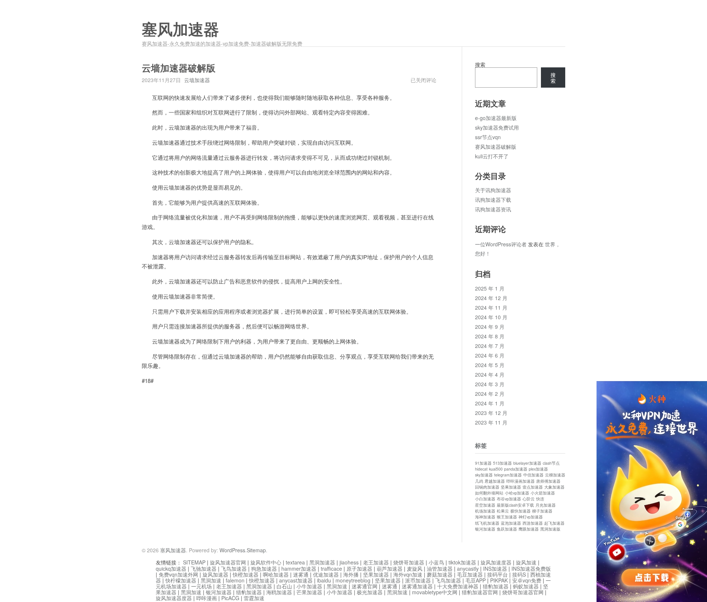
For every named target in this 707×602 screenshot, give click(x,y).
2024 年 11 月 (491, 307)
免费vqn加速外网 (178, 574)
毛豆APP (475, 580)
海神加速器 (485, 517)
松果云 (503, 511)
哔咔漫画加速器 (520, 481)
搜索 (480, 64)
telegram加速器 (508, 475)
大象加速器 (554, 487)
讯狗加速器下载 (493, 199)
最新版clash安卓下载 (515, 505)
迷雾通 (301, 574)
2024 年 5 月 (489, 365)
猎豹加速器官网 (480, 592)
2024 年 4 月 (489, 374)
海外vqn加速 (407, 574)
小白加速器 (485, 498)
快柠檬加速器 (180, 580)
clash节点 (551, 463)
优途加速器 (326, 574)
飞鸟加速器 (234, 568)
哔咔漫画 (206, 598)
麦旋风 (414, 568)
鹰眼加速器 (528, 529)
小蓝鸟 (436, 562)
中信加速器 (533, 475)
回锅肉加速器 (487, 487)
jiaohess (349, 562)
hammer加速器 (298, 568)
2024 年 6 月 (489, 355)
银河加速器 (485, 529)
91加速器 (483, 463)
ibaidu (324, 580)
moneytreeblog (352, 580)
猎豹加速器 (496, 586)
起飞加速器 (554, 523)
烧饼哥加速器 (408, 562)
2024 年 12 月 (491, 298)
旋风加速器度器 (174, 598)
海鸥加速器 (279, 592)
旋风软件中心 (265, 562)
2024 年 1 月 (489, 403)
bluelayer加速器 (527, 463)
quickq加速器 (171, 568)
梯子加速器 (542, 511)
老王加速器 (376, 562)
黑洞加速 (211, 580)
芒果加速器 (309, 592)
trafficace (331, 568)
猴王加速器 (507, 517)
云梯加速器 (555, 475)
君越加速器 (495, 481)
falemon (235, 580)
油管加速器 (440, 568)
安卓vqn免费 (526, 580)
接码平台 (497, 574)
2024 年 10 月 (491, 317)
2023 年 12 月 (491, 412)
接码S (519, 574)
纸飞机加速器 (487, 523)
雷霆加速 (254, 598)
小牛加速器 (309, 586)
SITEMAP (194, 562)
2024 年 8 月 (489, 336)
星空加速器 (485, 505)
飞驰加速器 (204, 568)
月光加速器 (545, 505)
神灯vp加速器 (530, 517)
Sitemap (256, 550)
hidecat (481, 469)
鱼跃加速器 (507, 529)
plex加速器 (538, 469)
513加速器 (502, 463)
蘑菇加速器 (440, 574)
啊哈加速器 (276, 574)
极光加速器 (370, 592)
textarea (295, 562)
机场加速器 (485, 511)
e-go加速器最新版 (496, 118)
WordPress (232, 550)
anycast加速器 (296, 580)
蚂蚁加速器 (526, 586)
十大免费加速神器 (457, 586)
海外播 (351, 574)
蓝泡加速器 (511, 523)
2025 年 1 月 (489, 288)
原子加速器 (359, 568)
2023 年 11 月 (491, 422)
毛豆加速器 (470, 574)
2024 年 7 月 (489, 345)
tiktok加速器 (462, 562)
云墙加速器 (197, 80)
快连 (540, 498)
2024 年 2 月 (489, 393)
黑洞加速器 (322, 562)
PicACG (230, 598)
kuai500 (496, 469)
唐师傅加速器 (548, 481)
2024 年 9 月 (489, 326)
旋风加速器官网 (228, 562)
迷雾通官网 (364, 586)
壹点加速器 (533, 487)
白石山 (284, 586)
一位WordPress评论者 (501, 244)
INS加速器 (495, 568)
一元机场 (201, 586)
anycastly (468, 568)
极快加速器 (520, 511)
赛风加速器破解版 (495, 146)
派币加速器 (418, 580)
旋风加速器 (215, 574)
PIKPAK (499, 580)
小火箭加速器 (543, 493)
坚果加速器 (511, 487)
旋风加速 (526, 562)
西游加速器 (533, 523)
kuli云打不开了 (492, 156)
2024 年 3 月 (489, 384)
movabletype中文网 (434, 592)
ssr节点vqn (488, 137)
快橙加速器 (245, 574)
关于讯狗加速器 (493, 190)
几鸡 (479, 481)
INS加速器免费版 (531, 568)
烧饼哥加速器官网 (523, 592)
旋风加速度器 (496, 562)
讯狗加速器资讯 (493, 209)
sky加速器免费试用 (497, 127)
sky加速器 (484, 475)
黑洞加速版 (550, 529)
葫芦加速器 (389, 568)
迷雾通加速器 (417, 586)
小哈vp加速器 (517, 493)
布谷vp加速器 (509, 498)
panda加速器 (515, 469)
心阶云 (529, 498)
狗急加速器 (264, 568)
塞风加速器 (180, 29)
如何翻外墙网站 (489, 493)
